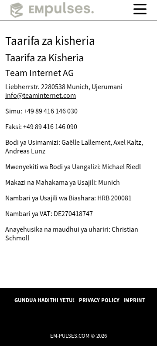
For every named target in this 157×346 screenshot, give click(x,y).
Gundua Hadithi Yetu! (44, 299)
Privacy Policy (99, 299)
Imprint (134, 299)
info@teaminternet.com (40, 95)
